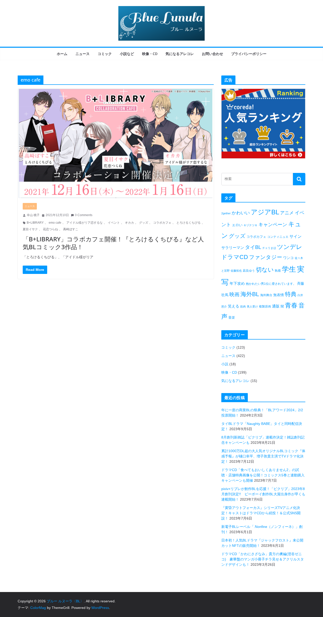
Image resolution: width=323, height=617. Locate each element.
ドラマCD (234, 257)
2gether (226, 213)
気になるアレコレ (180, 53)
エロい (237, 225)
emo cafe (55, 222)
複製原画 (265, 306)
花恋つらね (50, 229)
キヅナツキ (250, 225)
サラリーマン (232, 247)
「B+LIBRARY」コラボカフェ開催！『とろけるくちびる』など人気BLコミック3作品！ (113, 243)
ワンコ (288, 258)
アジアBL (265, 212)
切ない (265, 269)
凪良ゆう (249, 270)
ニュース (82, 53)
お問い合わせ (212, 53)
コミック (105, 53)
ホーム (62, 53)
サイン (295, 236)
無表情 (278, 295)
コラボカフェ (162, 222)
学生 (289, 269)
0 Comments (83, 215)
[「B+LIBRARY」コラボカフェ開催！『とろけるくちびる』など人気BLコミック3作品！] (116, 143)
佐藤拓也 (236, 270)
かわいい (241, 212)
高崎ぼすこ (70, 229)
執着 (278, 270)
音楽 (231, 317)
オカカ (129, 222)
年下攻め (237, 283)
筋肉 (243, 306)
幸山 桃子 (33, 215)
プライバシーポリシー (248, 53)
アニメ (287, 212)
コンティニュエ (277, 236)
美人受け (252, 306)
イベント (114, 222)
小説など (127, 53)
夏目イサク (30, 229)
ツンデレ (289, 247)
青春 (291, 305)
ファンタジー (265, 257)
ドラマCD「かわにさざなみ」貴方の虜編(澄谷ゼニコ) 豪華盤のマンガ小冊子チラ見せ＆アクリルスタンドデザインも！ (262, 559)
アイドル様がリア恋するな (84, 222)
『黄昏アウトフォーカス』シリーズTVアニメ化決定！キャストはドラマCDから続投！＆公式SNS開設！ (261, 513)
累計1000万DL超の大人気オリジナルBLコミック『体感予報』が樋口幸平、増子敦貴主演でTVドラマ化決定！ (263, 456)
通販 (276, 306)
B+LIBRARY (35, 222)
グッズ (143, 222)
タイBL (253, 247)
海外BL (249, 294)
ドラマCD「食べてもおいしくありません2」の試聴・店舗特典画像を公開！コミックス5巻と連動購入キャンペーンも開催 (263, 475)
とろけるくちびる (188, 222)
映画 (234, 294)
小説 (224, 364)
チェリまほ (269, 247)
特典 (291, 294)
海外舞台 (266, 295)
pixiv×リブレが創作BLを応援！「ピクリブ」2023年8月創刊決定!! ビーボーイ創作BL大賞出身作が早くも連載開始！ (263, 494)
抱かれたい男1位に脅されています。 (271, 283)
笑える (233, 306)
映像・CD (149, 53)
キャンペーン (272, 224)
